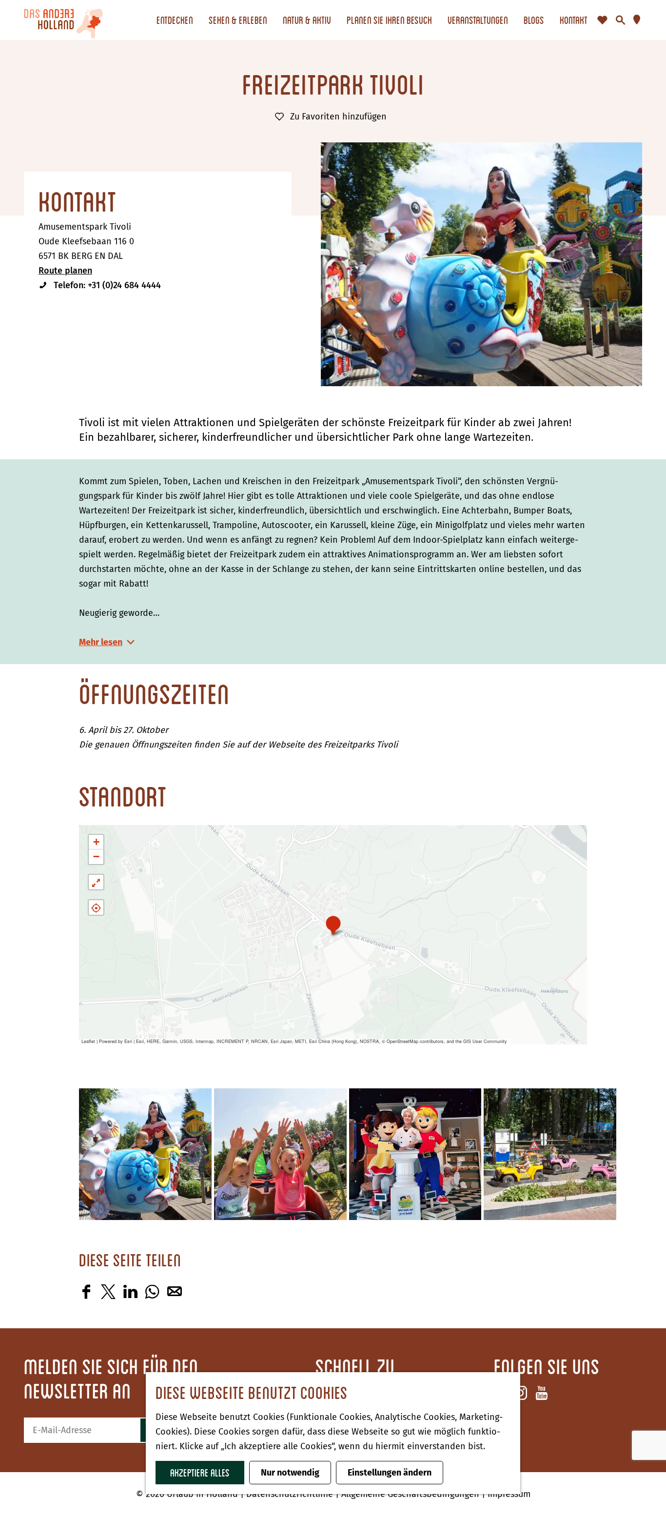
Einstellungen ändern (389, 1472)
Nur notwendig (290, 1472)
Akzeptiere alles (200, 1472)
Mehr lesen (100, 642)
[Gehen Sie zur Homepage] (63, 20)
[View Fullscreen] (96, 882)
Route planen (65, 270)
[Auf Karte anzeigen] (96, 907)
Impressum (509, 1494)
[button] (333, 925)
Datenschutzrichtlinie (290, 1494)
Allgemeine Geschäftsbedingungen (411, 1494)
